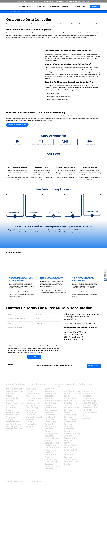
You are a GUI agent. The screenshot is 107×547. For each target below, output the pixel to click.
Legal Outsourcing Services (70, 398)
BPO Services (51, 388)
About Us (87, 391)
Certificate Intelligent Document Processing (50, 418)
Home (8, 12)
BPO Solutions (14, 12)
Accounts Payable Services (53, 399)
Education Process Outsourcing (70, 457)
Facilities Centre (38, 384)
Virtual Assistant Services (53, 467)
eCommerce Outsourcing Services (70, 421)
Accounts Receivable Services (50, 393)
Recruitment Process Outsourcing (51, 457)
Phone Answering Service (15, 404)
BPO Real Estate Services (72, 404)
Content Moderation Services (50, 426)
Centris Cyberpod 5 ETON (64, 385)
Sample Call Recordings (89, 394)
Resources (88, 398)
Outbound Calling (31, 390)
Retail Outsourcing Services (70, 414)
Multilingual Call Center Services (14, 427)
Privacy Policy (90, 412)
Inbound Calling (14, 388)
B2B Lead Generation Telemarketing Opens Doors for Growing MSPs (52, 278)
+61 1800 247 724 (75, 339)
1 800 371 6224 (79, 332)
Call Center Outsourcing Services (51, 410)
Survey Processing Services (31, 424)
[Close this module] (78, 485)
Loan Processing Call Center (53, 444)
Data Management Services (51, 433)
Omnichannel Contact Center (14, 422)
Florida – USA (85, 384)
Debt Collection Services (52, 439)
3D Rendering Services (70, 439)
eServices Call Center (71, 462)
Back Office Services (50, 404)
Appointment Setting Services (33, 404)
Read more (21, 294)
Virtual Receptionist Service (12, 398)
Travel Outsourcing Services (70, 445)
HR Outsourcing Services (72, 434)
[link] (7, 367)
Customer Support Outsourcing (12, 410)
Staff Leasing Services (51, 462)
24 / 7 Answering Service (14, 392)
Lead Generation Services (34, 399)
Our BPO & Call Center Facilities (91, 404)
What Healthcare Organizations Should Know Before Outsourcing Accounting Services (83, 278)
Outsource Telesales (31, 413)
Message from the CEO (90, 408)
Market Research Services (34, 418)
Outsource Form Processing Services (53, 450)
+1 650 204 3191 (75, 334)
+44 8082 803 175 (76, 337)
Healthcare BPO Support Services (72, 392)
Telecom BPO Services (70, 451)
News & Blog (89, 400)
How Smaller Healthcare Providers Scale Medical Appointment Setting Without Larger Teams (21, 278)
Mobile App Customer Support (69, 429)
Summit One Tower (15, 384)
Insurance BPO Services (71, 408)
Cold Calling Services (32, 408)
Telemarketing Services (33, 394)
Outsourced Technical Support (12, 417)
